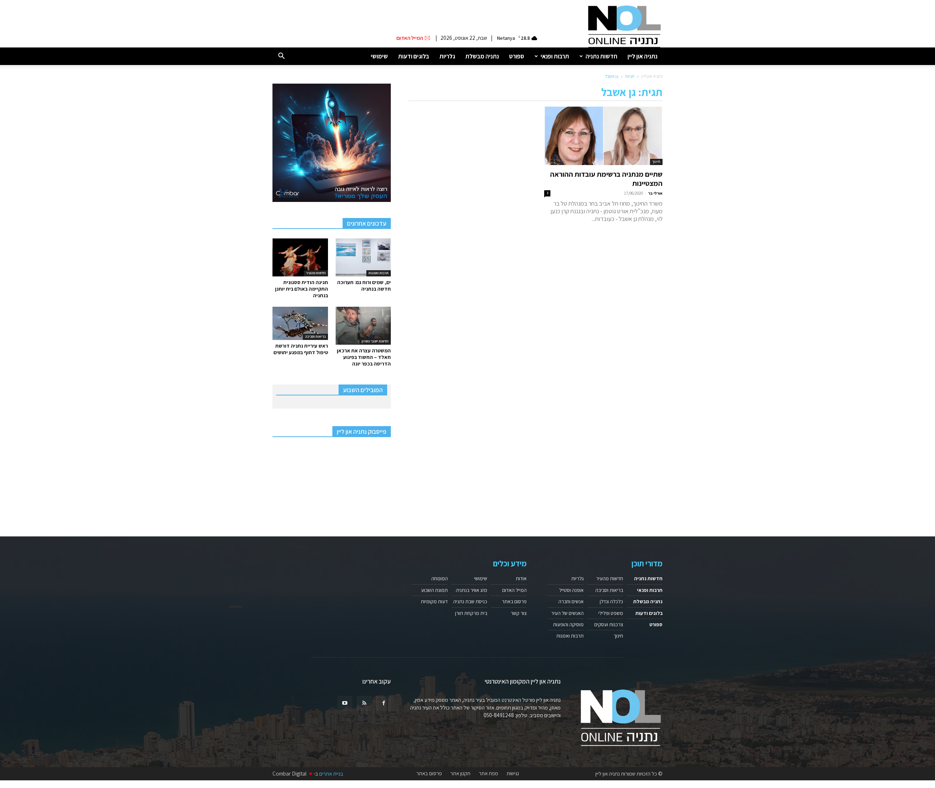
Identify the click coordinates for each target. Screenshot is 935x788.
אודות (521, 578)
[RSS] (364, 703)
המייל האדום (514, 590)
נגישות (513, 773)
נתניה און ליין (642, 56)
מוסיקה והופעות (568, 624)
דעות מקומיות (434, 601)
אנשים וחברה (571, 601)
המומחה (439, 578)
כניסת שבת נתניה (470, 601)
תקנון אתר (460, 773)
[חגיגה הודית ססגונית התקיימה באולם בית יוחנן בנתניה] (300, 257)
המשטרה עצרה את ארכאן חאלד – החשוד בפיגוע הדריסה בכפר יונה (364, 357)
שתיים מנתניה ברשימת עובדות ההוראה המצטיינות (606, 178)
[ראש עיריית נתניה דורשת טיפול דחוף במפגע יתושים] (300, 323)
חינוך (656, 161)
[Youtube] (344, 703)
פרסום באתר (514, 601)
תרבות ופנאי (555, 56)
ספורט (516, 56)
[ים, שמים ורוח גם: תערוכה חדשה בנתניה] (363, 257)
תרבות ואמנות (379, 273)
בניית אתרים (331, 773)
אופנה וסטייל (571, 590)
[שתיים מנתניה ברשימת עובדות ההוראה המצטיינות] (603, 136)
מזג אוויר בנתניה (471, 590)
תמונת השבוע (434, 590)
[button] (281, 56)
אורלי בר (655, 193)
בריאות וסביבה (315, 336)
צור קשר (519, 613)
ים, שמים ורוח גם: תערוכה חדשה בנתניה (364, 285)
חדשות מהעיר (316, 273)
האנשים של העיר (567, 613)
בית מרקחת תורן (471, 613)
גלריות (447, 56)
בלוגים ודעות (413, 56)
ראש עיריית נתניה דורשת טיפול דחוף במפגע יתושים (301, 349)
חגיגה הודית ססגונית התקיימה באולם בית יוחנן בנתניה (301, 289)
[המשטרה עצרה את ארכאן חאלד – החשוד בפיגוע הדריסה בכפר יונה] (363, 326)
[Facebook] (383, 703)
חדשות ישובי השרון (375, 341)
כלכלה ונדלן (611, 601)
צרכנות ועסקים (608, 624)
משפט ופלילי (610, 613)
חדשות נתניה (601, 56)
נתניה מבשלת (482, 56)
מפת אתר (488, 773)
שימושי (379, 56)
